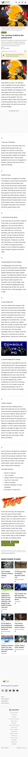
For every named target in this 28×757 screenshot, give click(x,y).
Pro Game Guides (14, 712)
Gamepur (14, 716)
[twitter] (10, 690)
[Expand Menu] (22, 2)
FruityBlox (14, 739)
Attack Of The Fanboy (14, 719)
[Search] (16, 2)
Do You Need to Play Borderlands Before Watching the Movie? (6, 626)
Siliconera (14, 723)
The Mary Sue (14, 735)
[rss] (2, 690)
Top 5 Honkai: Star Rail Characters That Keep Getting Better (20, 596)
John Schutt (4, 609)
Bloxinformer (14, 742)
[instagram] (6, 690)
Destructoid (14, 727)
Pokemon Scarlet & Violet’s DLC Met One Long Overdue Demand (7, 648)
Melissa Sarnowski (19, 579)
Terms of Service (5, 699)
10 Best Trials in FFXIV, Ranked (20, 646)
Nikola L (3, 577)
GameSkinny (14, 731)
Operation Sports (14, 733)
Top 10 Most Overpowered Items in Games (20, 625)
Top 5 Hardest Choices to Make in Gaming (7, 573)
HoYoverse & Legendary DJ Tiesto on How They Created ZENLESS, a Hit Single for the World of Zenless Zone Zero (6, 600)
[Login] (25, 2)
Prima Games (14, 721)
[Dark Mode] (19, 2)
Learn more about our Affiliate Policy (8, 553)
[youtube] (17, 690)
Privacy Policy (4, 701)
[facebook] (13, 690)
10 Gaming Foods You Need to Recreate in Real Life (20, 574)
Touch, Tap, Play (14, 737)
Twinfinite (14, 714)
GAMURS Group (24, 747)
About (2, 696)
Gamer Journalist (14, 729)
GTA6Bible (14, 744)
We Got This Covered (14, 725)
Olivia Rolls (4, 653)
